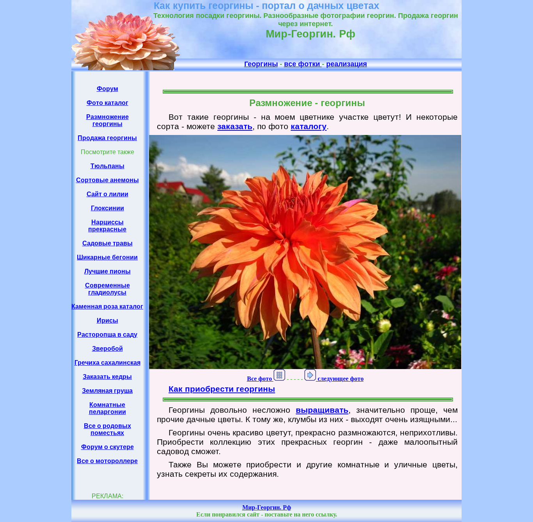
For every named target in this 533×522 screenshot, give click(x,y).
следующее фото (340, 378)
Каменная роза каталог (107, 306)
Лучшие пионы (107, 271)
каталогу (309, 126)
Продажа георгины (107, 138)
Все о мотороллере (107, 461)
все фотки (303, 64)
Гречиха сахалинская (107, 362)
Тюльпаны (107, 166)
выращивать (322, 409)
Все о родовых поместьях (107, 429)
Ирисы (107, 320)
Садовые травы (107, 243)
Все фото (260, 378)
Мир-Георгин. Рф (266, 507)
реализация (346, 64)
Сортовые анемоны (107, 180)
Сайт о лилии (107, 194)
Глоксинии (107, 208)
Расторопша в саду (107, 334)
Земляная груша (107, 390)
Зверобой (107, 348)
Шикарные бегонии (107, 257)
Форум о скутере (107, 447)
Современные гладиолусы (107, 289)
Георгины (261, 64)
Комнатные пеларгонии (107, 408)
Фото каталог (107, 102)
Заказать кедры (107, 376)
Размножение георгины (107, 120)
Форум (107, 88)
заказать (234, 126)
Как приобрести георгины (222, 388)
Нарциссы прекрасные (107, 226)
